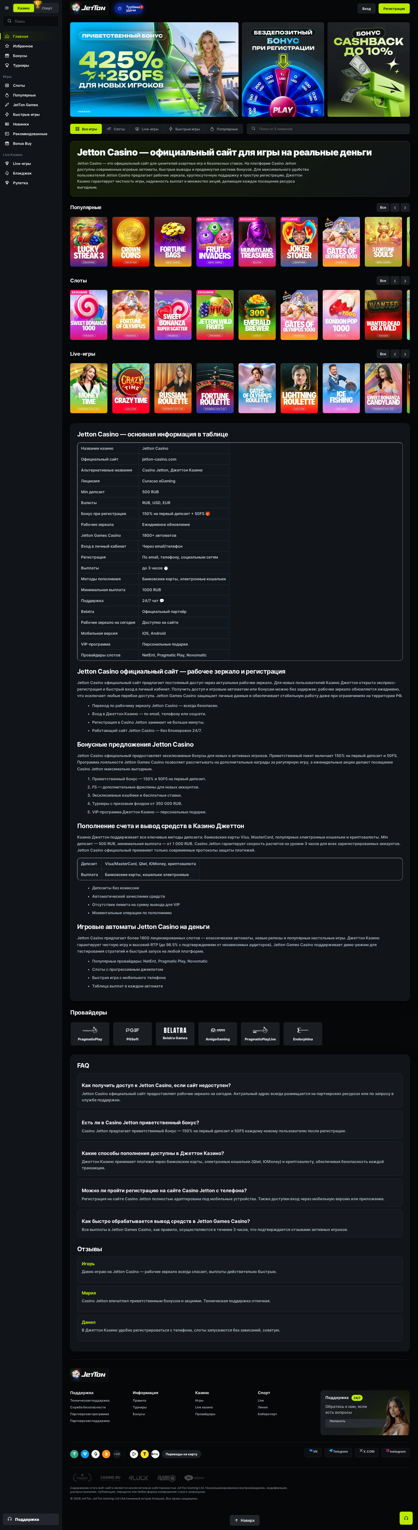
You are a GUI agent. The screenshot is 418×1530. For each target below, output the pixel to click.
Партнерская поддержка (90, 1421)
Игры (199, 1400)
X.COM (368, 1451)
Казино (24, 8)
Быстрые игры (187, 129)
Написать (337, 1421)
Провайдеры (205, 1414)
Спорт (47, 8)
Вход (366, 9)
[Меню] (6, 8)
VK (315, 1451)
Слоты (119, 129)
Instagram (398, 1451)
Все (383, 207)
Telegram (340, 1451)
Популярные (227, 129)
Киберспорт (267, 1414)
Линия (263, 1407)
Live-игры (150, 129)
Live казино (204, 1407)
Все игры (89, 129)
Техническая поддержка (89, 1400)
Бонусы (139, 1414)
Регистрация (394, 9)
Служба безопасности (88, 1407)
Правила (139, 1400)
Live (261, 1400)
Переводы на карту (181, 1454)
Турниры (140, 1407)
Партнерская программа (89, 1414)
